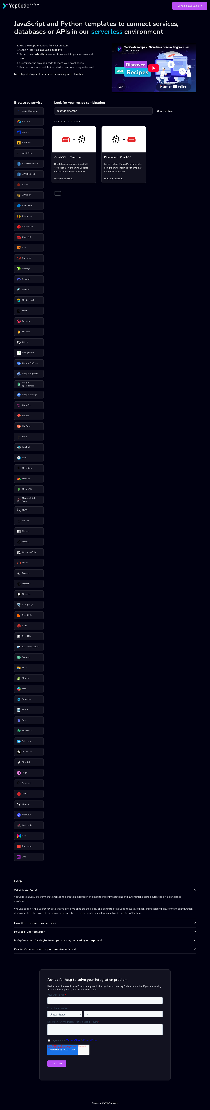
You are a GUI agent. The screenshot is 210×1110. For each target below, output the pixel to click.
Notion (25, 531)
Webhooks (27, 825)
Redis (24, 625)
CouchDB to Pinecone (68, 157)
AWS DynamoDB (30, 163)
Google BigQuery (30, 363)
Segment (26, 657)
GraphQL (26, 405)
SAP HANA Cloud (30, 646)
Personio (26, 573)
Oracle (25, 562)
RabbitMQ (27, 615)
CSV (24, 247)
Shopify (25, 678)
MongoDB (27, 489)
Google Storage (29, 394)
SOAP (25, 709)
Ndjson (25, 520)
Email (24, 310)
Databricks (27, 258)
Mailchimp (27, 468)
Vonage (25, 804)
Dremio (25, 289)
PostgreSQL (27, 604)
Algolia (25, 132)
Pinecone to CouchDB (117, 157)
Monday (26, 478)
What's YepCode (188, 6)
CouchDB (26, 237)
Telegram (26, 741)
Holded (25, 415)
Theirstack (27, 751)
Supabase (27, 730)
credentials (39, 54)
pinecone (68, 178)
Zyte (24, 856)
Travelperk (27, 783)
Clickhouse (27, 216)
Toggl (25, 772)
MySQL (25, 510)
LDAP (24, 457)
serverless (106, 31)
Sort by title (166, 111)
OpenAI (25, 541)
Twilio (25, 793)
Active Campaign (30, 111)
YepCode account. (51, 50)
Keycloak (26, 447)
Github (25, 342)
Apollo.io (26, 142)
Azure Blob (27, 205)
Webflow (26, 814)
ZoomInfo (27, 846)
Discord (26, 279)
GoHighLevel (28, 352)
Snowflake (27, 699)
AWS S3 (26, 184)
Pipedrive (26, 594)
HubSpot (26, 426)
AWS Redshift (28, 174)
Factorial (26, 321)
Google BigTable (30, 373)
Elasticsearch (28, 300)
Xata (24, 835)
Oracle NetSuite (29, 552)
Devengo (26, 268)
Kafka (24, 436)
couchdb (58, 178)
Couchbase (27, 226)
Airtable (26, 121)
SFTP (24, 667)
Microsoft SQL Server (28, 500)
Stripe (24, 720)
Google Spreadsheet (28, 384)
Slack (24, 688)
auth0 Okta (27, 153)
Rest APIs (26, 636)
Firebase (26, 331)
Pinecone (26, 583)
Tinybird (26, 762)
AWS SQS (26, 195)
